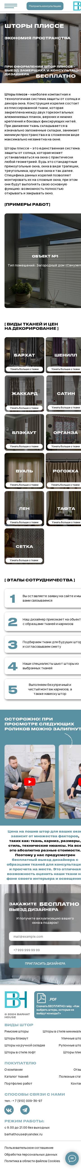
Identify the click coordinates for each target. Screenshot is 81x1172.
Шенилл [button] (65, 355)
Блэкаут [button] (24, 432)
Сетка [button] (24, 546)
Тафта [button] (66, 508)
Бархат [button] (24, 355)
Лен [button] (24, 508)
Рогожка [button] (66, 471)
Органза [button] (65, 432)
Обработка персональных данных (30, 1154)
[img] (15, 999)
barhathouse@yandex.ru (23, 1134)
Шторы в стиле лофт (20, 1052)
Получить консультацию (45, 6)
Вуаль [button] (24, 471)
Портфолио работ (18, 1083)
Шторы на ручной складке (24, 1045)
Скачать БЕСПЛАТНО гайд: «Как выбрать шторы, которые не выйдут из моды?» (57, 1009)
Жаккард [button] (24, 393)
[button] (30, 782)
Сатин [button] (66, 393)
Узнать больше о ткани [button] (24, 369)
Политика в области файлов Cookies (32, 1161)
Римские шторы (16, 1031)
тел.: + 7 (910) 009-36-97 (23, 1101)
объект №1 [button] (45, 256)
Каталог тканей (16, 1076)
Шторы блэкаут (16, 1038)
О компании (13, 1069)
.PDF (52, 999)
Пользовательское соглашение (28, 1147)
